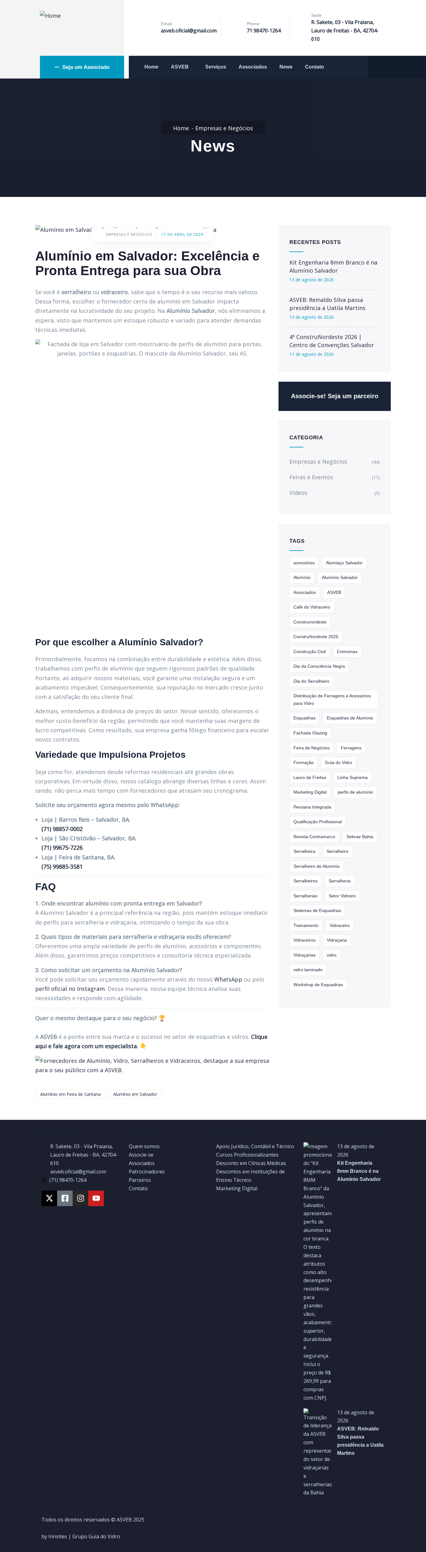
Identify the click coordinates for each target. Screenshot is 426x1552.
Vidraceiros (304, 940)
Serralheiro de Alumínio (316, 866)
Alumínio (302, 577)
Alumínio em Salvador (135, 1094)
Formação (303, 762)
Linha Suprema (352, 777)
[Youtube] (96, 1198)
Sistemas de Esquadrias (317, 910)
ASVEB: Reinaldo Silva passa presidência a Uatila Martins (327, 304)
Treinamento (305, 925)
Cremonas (347, 651)
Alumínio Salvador (340, 577)
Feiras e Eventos (311, 477)
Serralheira (304, 851)
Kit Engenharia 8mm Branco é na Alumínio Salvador (333, 266)
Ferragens (351, 747)
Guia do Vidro (338, 762)
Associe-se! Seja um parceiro (334, 396)
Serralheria (340, 880)
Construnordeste (310, 621)
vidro (331, 955)
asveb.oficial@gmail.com (189, 30)
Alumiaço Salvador (344, 562)
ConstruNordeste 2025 (315, 636)
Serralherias (305, 895)
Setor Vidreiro (342, 895)
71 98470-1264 (264, 30)
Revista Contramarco (314, 836)
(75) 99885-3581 (62, 866)
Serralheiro (337, 851)
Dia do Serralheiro (311, 681)
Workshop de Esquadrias (318, 984)
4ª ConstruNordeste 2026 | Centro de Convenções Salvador (331, 341)
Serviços (215, 66)
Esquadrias (304, 717)
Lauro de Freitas (309, 777)
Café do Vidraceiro (311, 606)
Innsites (57, 1536)
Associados (253, 66)
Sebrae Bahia (359, 836)
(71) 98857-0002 (62, 829)
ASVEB (180, 66)
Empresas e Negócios (224, 128)
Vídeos (298, 492)
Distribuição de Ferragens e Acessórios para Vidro (332, 699)
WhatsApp (228, 979)
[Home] (50, 15)
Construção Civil (309, 651)
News (286, 66)
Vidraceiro (340, 925)
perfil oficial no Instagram (70, 988)
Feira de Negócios (311, 747)
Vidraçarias (304, 955)
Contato (314, 66)
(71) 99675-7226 (62, 847)
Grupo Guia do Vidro (96, 1536)
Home (151, 66)
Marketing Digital (310, 792)
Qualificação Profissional (317, 821)
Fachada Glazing (310, 732)
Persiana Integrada (312, 807)
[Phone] (236, 28)
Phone (253, 23)
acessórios (304, 562)
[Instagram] (80, 1198)
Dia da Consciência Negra (319, 666)
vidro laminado (307, 969)
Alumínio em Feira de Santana (70, 1094)
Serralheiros (305, 880)
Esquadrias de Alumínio (350, 717)
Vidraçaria (337, 940)
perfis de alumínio (355, 792)
